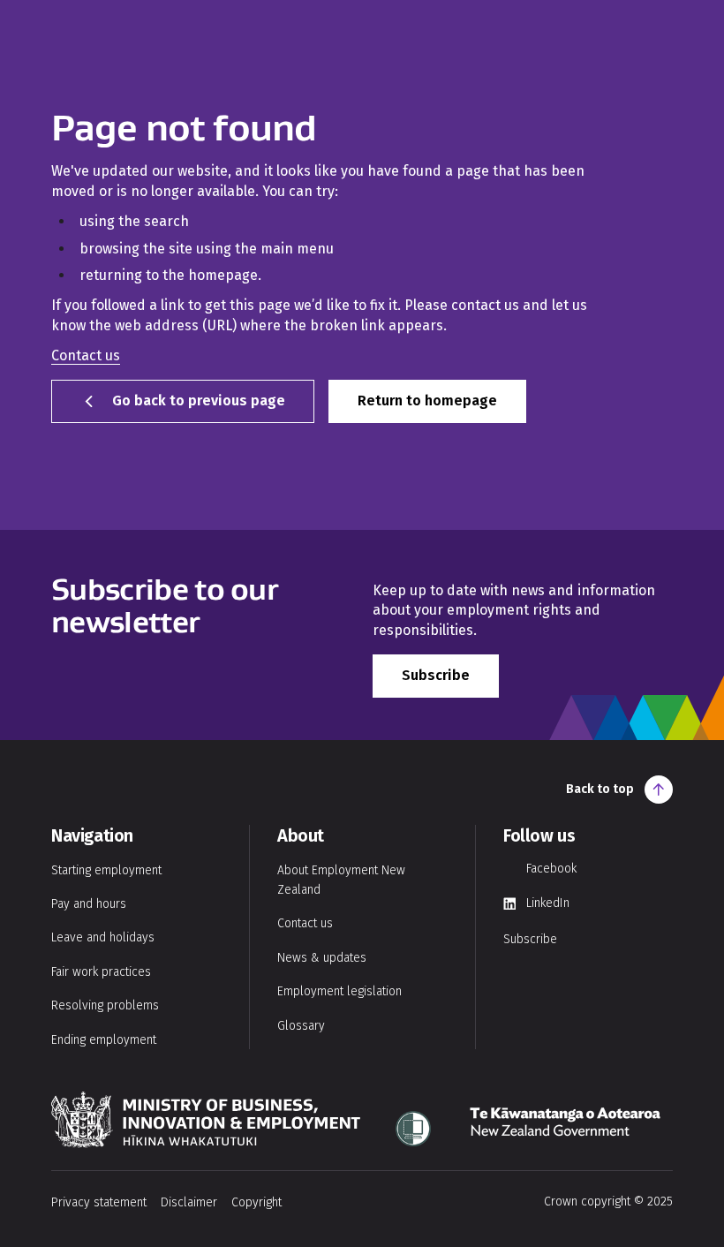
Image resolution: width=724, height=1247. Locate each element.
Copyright (256, 1202)
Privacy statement (99, 1202)
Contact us (85, 355)
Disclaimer (189, 1202)
